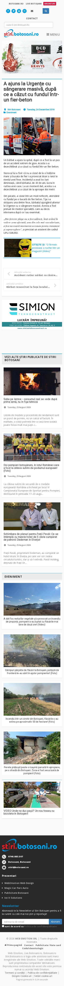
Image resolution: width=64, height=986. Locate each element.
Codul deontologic (32, 948)
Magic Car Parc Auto (16, 887)
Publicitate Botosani (16, 892)
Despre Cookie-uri (22, 976)
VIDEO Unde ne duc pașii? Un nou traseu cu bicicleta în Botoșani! (29, 812)
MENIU (54, 34)
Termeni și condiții (15, 972)
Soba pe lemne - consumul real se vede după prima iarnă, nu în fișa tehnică (30, 401)
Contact (28, 945)
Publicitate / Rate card (48, 945)
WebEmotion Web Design (19, 883)
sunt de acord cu (30, 926)
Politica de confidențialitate (40, 926)
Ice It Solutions (13, 897)
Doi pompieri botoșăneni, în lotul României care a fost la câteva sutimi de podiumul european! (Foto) (31, 468)
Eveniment (12, 112)
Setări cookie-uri (43, 976)
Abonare (55, 921)
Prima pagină (14, 945)
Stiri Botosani (14, 109)
